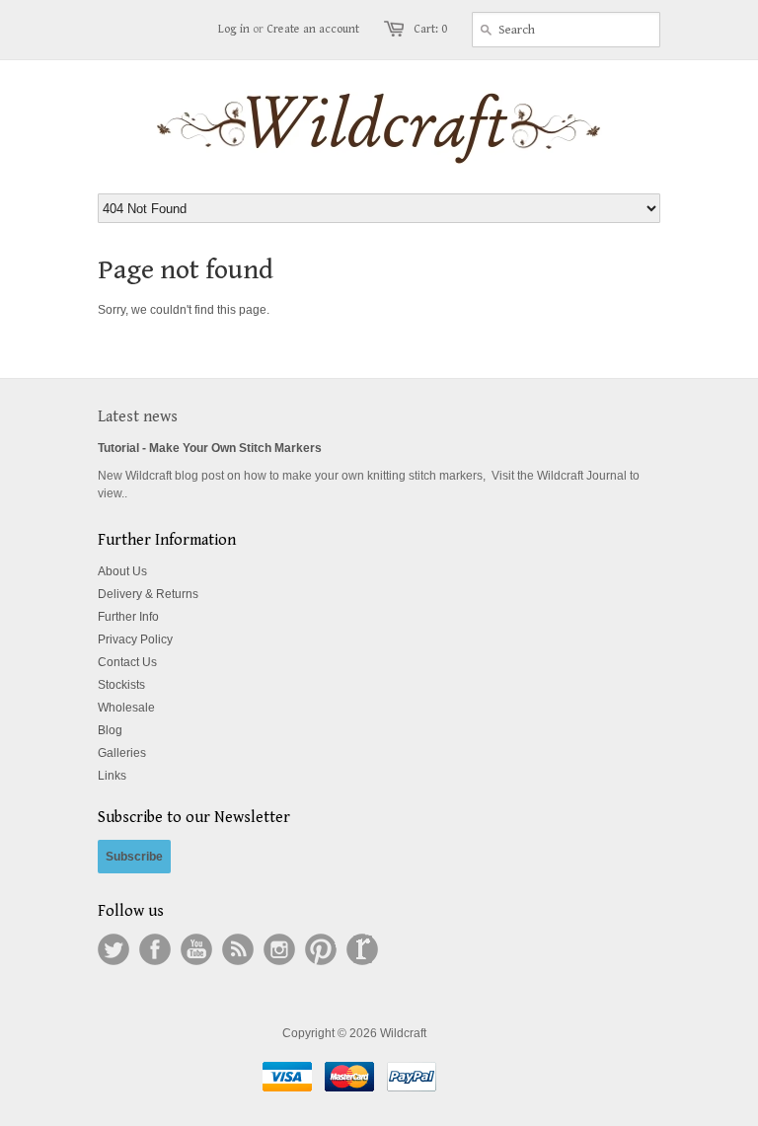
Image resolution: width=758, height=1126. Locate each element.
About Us (122, 571)
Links (112, 776)
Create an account (312, 29)
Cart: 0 (430, 29)
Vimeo (362, 949)
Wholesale (126, 707)
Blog (110, 730)
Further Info (128, 617)
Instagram (279, 949)
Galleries (122, 753)
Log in (234, 29)
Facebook (155, 949)
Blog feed (238, 949)
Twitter (113, 949)
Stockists (121, 685)
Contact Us (127, 662)
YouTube (196, 949)
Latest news (138, 417)
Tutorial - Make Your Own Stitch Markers (210, 448)
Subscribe (134, 856)
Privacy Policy (135, 639)
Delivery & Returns (148, 594)
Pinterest (321, 949)
